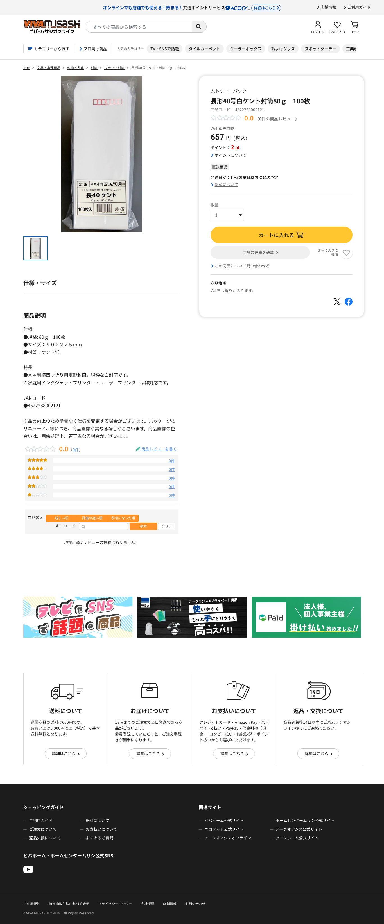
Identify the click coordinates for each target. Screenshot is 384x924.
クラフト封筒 (114, 67)
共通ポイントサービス (189, 7)
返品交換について (44, 838)
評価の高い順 (92, 517)
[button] (317, 27)
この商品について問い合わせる (242, 265)
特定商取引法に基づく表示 (69, 903)
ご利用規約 (31, 903)
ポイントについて (230, 155)
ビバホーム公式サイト (224, 820)
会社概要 (147, 903)
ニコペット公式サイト (224, 829)
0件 (76, 449)
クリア (167, 526)
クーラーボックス (245, 48)
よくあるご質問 (99, 838)
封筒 (94, 67)
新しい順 (61, 517)
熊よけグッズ (283, 48)
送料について (226, 184)
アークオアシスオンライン (227, 838)
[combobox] (139, 26)
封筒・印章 (75, 67)
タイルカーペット (204, 48)
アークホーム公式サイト (297, 838)
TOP (26, 67)
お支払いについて (101, 829)
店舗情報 (328, 7)
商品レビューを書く (159, 449)
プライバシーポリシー (115, 903)
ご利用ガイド (359, 7)
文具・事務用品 (48, 67)
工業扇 (352, 48)
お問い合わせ (195, 903)
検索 (143, 526)
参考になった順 (123, 517)
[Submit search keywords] (199, 26)
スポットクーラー (320, 48)
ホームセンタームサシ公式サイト (305, 820)
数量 (214, 205)
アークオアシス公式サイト (298, 829)
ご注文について (43, 829)
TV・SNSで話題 (164, 48)
